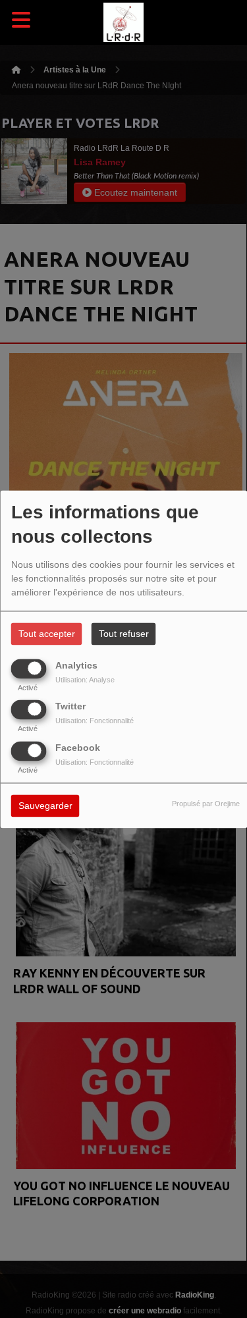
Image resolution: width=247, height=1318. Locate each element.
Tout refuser (124, 633)
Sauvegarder (45, 805)
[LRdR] (123, 22)
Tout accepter (46, 633)
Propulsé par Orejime (206, 804)
